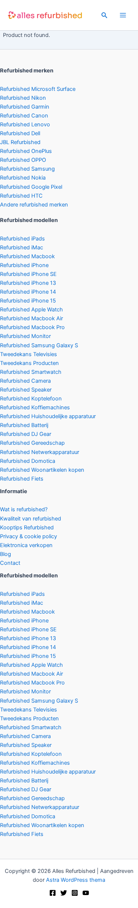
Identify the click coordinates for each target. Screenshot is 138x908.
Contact (10, 563)
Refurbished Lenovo (25, 124)
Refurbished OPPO (23, 160)
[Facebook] (52, 893)
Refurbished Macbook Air (31, 318)
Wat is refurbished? (23, 509)
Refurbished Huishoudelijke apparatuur (48, 416)
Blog (5, 554)
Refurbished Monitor (25, 336)
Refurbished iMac (21, 247)
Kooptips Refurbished (27, 527)
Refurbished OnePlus (26, 151)
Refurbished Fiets (21, 478)
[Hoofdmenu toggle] (123, 15)
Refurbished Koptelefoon (31, 398)
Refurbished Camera (25, 381)
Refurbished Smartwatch (30, 372)
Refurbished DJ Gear (25, 434)
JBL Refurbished (20, 142)
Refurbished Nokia (23, 177)
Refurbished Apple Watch (31, 309)
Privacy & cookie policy (28, 536)
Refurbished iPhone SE (28, 274)
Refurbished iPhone (24, 265)
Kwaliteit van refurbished (30, 518)
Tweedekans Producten (29, 363)
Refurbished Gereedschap (32, 443)
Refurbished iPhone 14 (28, 292)
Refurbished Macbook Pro (32, 327)
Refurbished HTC (21, 195)
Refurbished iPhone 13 (28, 283)
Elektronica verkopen (26, 545)
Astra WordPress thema (75, 880)
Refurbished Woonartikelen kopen (42, 470)
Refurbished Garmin (24, 106)
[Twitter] (63, 893)
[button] (104, 15)
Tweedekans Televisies (28, 354)
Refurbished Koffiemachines (35, 407)
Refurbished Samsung (27, 168)
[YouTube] (85, 893)
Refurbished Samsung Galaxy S (39, 345)
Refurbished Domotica (27, 461)
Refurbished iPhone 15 (28, 300)
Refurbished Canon (24, 115)
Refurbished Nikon (23, 98)
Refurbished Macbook (27, 256)
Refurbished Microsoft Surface (37, 89)
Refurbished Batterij (24, 425)
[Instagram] (74, 893)
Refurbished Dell (20, 133)
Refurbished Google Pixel (31, 187)
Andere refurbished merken (34, 204)
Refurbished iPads (22, 238)
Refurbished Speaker (26, 389)
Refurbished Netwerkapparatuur (39, 452)
